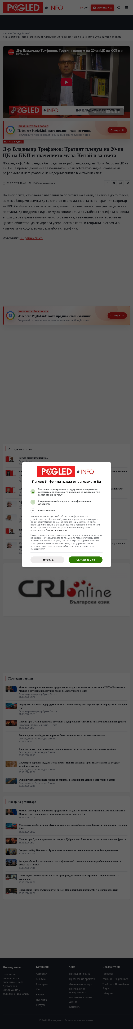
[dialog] (66, 514)
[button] (66, 510)
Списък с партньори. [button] (56, 530)
